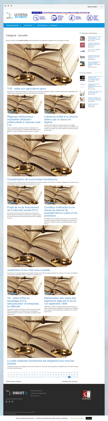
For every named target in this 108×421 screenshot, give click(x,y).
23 (61, 372)
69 (40, 377)
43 (42, 375)
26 (69, 372)
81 (71, 377)
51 (64, 375)
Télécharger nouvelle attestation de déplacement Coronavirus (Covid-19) (95, 85)
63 (24, 377)
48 (56, 375)
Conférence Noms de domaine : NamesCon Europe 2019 (94, 44)
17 (45, 372)
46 (50, 375)
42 (40, 375)
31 (11, 375)
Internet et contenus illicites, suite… (93, 104)
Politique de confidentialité (38, 393)
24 (63, 372)
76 (58, 377)
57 (8, 377)
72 (48, 377)
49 (58, 375)
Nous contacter (35, 395)
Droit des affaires (38, 84)
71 (45, 377)
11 (29, 372)
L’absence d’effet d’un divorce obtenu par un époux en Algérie (61, 119)
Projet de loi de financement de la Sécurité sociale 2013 (23, 208)
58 (11, 377)
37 (27, 375)
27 (71, 372)
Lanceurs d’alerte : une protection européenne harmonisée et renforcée (94, 99)
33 (16, 375)
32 (13, 375)
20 (53, 372)
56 (77, 375)
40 (35, 375)
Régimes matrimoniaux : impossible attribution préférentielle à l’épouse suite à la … (23, 121)
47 (53, 375)
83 (77, 377)
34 (19, 375)
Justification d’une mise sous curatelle (28, 270)
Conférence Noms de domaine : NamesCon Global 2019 (94, 57)
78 (64, 377)
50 (61, 375)
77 (61, 377)
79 (66, 377)
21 (55, 372)
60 (16, 377)
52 (66, 375)
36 (24, 375)
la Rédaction (15, 84)
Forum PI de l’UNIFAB (94, 49)
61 (19, 377)
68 (37, 377)
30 (8, 375)
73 (50, 377)
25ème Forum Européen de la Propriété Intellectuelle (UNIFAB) (94, 38)
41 (37, 375)
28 (74, 372)
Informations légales (36, 390)
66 (32, 377)
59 (13, 377)
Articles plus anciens (13, 381)
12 (32, 372)
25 (66, 372)
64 (27, 377)
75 (56, 377)
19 (50, 372)
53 (69, 375)
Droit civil (11, 112)
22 (58, 372)
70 (42, 377)
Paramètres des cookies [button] (77, 418)
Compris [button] (89, 418)
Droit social (36, 174)
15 (40, 372)
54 (71, 375)
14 (37, 372)
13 (34, 372)
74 (53, 377)
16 (42, 372)
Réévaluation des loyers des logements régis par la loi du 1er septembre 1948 (60, 300)
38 (29, 375)
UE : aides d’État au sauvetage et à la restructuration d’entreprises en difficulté (23, 302)
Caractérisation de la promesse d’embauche (32, 179)
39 (32, 375)
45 (48, 375)
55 (74, 375)
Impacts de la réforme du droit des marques (95, 92)
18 (48, 372)
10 (26, 372)
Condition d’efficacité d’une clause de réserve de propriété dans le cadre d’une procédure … (60, 211)
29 (77, 372)
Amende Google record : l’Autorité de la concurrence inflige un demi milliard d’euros (94, 78)
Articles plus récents (69, 381)
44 (45, 375)
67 (35, 377)
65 (29, 377)
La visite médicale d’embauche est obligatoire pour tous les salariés (40, 362)
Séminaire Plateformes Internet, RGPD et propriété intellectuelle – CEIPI (94, 63)
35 (21, 375)
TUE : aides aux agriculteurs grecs (26, 88)
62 (21, 377)
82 (74, 377)
